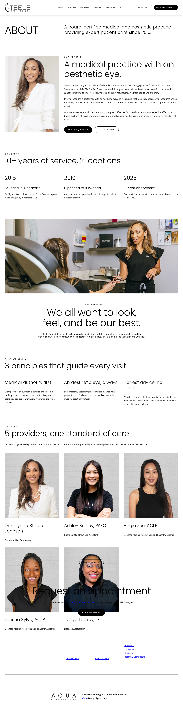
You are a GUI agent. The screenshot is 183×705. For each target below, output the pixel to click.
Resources (110, 7)
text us (91, 602)
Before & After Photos (134, 657)
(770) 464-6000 (77, 602)
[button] (175, 550)
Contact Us (159, 645)
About (60, 7)
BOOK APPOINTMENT (165, 7)
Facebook (158, 649)
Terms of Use (145, 681)
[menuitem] (61, 7)
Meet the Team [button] (91, 563)
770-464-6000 (144, 7)
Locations (84, 7)
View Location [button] (72, 658)
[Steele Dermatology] (17, 7)
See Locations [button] (107, 130)
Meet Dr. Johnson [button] (78, 130)
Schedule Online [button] (91, 612)
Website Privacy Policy (103, 681)
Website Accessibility (127, 681)
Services (97, 7)
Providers (72, 7)
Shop (121, 7)
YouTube (158, 657)
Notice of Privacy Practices (77, 681)
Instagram (158, 653)
